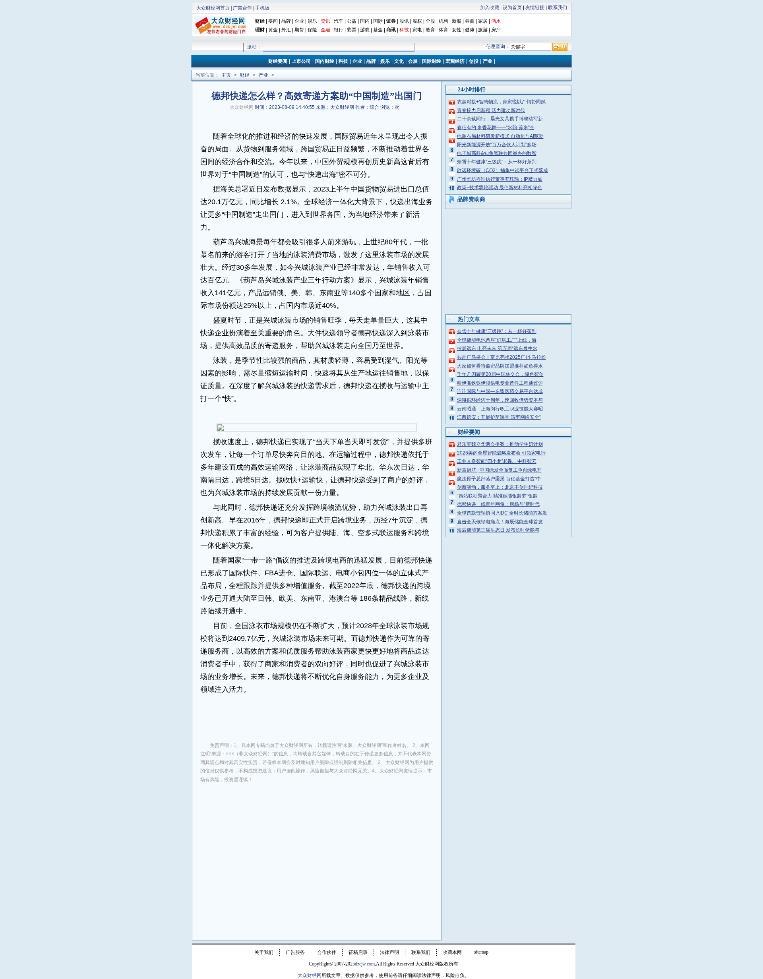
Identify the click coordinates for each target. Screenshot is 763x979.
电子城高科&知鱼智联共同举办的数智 (496, 153)
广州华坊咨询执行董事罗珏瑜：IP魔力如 (499, 179)
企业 (299, 21)
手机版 (262, 8)
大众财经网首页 (213, 8)
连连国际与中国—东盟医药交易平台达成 (500, 391)
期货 (299, 30)
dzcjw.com (365, 964)
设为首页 (512, 7)
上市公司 (301, 61)
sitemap (481, 952)
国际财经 (431, 61)
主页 (226, 75)
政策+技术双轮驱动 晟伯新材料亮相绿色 (499, 187)
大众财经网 (242, 107)
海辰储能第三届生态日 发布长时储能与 (498, 530)
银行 (339, 30)
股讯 (404, 21)
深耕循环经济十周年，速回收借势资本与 (500, 400)
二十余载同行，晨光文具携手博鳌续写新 (500, 119)
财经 (260, 21)
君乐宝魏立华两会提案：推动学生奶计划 (500, 444)
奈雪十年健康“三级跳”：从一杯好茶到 (496, 161)
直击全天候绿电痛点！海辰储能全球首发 (500, 521)
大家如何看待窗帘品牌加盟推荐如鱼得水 (500, 366)
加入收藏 (489, 7)
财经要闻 (277, 61)
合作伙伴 (326, 952)
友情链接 (534, 7)
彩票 (351, 30)
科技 (343, 61)
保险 (312, 30)
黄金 (273, 30)
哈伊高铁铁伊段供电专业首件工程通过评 (500, 383)
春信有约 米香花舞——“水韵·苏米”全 (495, 127)
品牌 (286, 21)
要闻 (273, 21)
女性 (456, 30)
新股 (456, 21)
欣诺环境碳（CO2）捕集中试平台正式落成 (502, 170)
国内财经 (324, 61)
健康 (469, 30)
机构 (443, 21)
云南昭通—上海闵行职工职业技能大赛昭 (500, 409)
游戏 (365, 30)
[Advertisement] (316, 848)
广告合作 (242, 8)
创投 (473, 61)
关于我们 (263, 952)
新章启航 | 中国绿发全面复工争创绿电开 (499, 470)
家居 (483, 21)
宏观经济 (455, 61)
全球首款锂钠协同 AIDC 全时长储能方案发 (502, 513)
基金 (378, 30)
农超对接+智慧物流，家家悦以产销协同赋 (501, 101)
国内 (365, 21)
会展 (413, 61)
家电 (417, 30)
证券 (391, 21)
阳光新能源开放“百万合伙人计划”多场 (496, 144)
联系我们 (557, 7)
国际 (378, 21)
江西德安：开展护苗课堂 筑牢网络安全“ (499, 417)
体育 (443, 30)
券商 (469, 21)
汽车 (338, 21)
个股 (430, 21)
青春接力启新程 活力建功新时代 (491, 110)
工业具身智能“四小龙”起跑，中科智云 (496, 461)
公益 (351, 21)
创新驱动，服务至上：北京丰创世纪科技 (500, 487)
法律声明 (389, 952)
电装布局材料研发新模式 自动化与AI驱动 (500, 136)
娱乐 (312, 21)
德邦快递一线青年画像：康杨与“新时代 (498, 504)
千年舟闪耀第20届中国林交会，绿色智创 (500, 374)
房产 (496, 30)
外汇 (286, 30)
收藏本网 (452, 952)
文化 (399, 61)
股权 (417, 21)
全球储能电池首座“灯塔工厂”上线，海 (496, 340)
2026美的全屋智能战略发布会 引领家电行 (501, 453)
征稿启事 (358, 952)
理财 (260, 30)
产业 (487, 61)
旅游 (483, 30)
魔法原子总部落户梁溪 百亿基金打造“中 (499, 479)
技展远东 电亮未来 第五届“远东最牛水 (497, 348)
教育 (430, 30)
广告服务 (295, 952)
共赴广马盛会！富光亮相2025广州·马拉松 (501, 357)
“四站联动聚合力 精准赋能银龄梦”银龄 (497, 496)
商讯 (391, 30)
